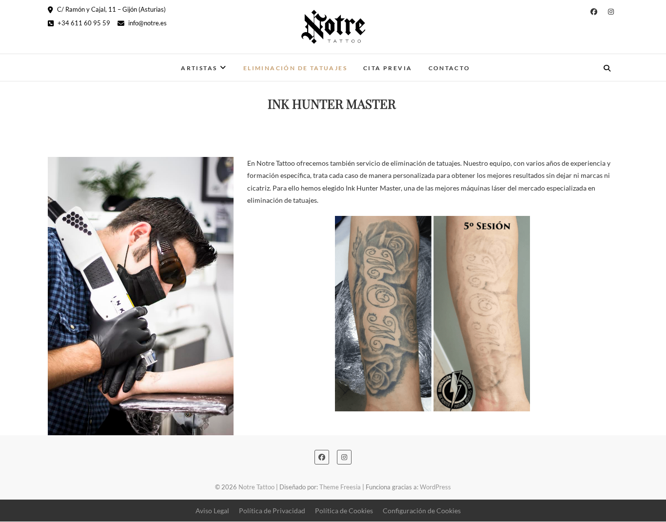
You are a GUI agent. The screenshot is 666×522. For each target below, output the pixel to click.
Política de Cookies (344, 510)
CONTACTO (449, 68)
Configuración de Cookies (422, 510)
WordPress (435, 487)
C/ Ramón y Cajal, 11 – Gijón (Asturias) (111, 9)
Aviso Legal (212, 510)
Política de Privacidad (272, 510)
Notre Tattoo (81, 61)
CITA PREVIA (387, 68)
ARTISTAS (199, 68)
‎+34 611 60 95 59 (83, 23)
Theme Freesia (340, 487)
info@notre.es (147, 23)
